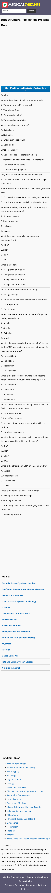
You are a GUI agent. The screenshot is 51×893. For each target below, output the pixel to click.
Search (31, 11)
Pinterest (25, 889)
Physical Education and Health (21, 819)
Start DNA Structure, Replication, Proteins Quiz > (25, 89)
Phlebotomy (12, 815)
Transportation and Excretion (16, 631)
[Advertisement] (25, 56)
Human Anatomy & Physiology (21, 767)
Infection (6, 649)
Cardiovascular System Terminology (19, 601)
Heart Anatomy (14, 799)
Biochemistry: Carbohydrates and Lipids (25, 791)
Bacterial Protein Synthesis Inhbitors (19, 583)
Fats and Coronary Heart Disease (17, 662)
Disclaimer (42, 877)
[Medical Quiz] (21, 5)
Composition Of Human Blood (16, 613)
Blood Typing (13, 771)
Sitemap (21, 877)
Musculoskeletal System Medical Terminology (28, 838)
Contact (31, 877)
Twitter (41, 885)
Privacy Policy (25, 881)
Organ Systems (14, 779)
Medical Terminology (16, 763)
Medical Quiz (9, 877)
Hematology (12, 827)
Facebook (19, 885)
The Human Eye (9, 619)
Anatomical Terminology (18, 795)
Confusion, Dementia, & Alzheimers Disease (23, 589)
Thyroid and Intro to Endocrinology (18, 637)
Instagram (31, 885)
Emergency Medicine (16, 803)
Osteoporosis (13, 823)
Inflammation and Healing (19, 811)
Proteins (11, 830)
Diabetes (6, 607)
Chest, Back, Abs (10, 656)
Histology (11, 775)
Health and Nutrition (11, 625)
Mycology (6, 643)
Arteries (10, 834)
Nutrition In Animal (11, 668)
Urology (10, 783)
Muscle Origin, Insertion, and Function (24, 807)
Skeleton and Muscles (12, 595)
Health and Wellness (16, 787)
